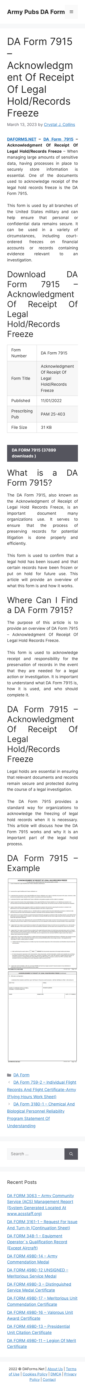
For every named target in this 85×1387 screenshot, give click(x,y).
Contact (49, 1379)
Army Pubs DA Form (36, 11)
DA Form (21, 1075)
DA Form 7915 (58, 139)
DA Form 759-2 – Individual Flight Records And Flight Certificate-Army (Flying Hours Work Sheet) (41, 1089)
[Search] (71, 1154)
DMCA (56, 1374)
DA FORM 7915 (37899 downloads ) (34, 453)
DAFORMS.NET (21, 139)
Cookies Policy (35, 1374)
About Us (55, 1369)
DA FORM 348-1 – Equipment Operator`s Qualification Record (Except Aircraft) (37, 1242)
